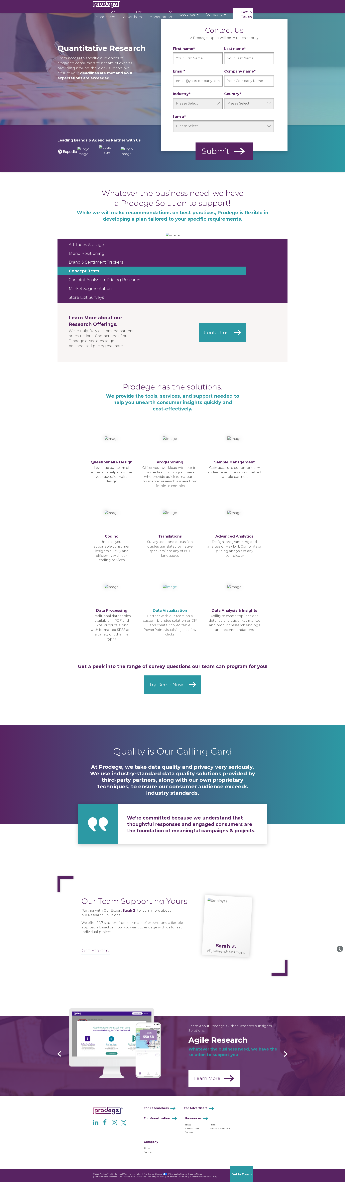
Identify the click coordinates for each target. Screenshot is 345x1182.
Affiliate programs (156, 1177)
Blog (188, 1124)
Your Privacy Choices (153, 1174)
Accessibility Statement (135, 1177)
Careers (148, 1151)
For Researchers (104, 14)
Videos (189, 1132)
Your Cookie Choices (178, 1174)
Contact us (216, 332)
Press (212, 1124)
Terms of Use (121, 1174)
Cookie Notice (196, 1174)
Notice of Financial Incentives (108, 1177)
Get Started (95, 950)
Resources (193, 1118)
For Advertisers (132, 14)
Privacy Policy (135, 1174)
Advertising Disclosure (177, 1177)
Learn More (207, 1078)
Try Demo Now (166, 684)
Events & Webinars (219, 1128)
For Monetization (160, 14)
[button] (59, 1054)
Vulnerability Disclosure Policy (203, 1177)
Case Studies (192, 1128)
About (147, 1148)
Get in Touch (246, 14)
